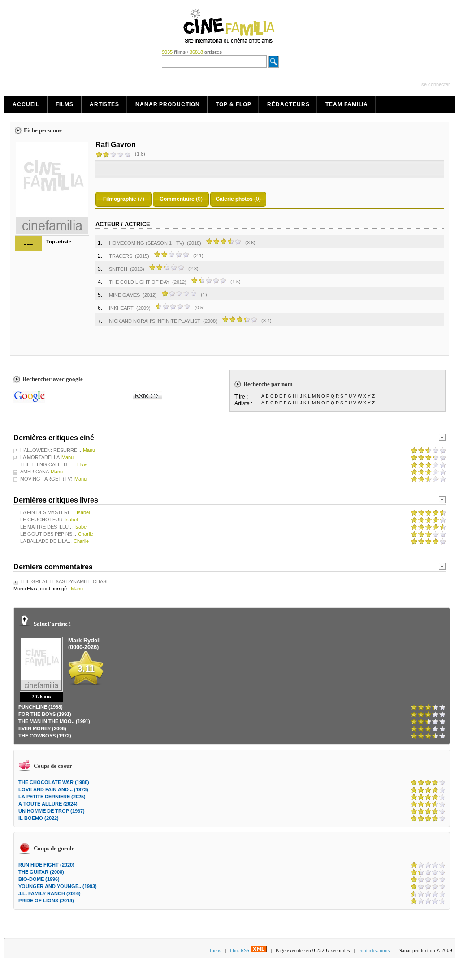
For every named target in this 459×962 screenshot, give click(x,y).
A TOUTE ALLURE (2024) (48, 803)
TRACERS (120, 256)
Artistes (104, 104)
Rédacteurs (288, 104)
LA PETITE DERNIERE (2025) (52, 796)
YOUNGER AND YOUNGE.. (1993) (57, 886)
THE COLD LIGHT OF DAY (139, 282)
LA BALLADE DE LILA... (46, 541)
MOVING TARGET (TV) (46, 478)
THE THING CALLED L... (47, 464)
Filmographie (119, 199)
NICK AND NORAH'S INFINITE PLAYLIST (154, 321)
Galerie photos (234, 199)
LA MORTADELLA (40, 457)
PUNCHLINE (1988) (40, 707)
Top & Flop (233, 104)
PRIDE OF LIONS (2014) (46, 900)
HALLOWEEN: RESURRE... (50, 450)
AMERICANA (34, 471)
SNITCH (118, 269)
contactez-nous (374, 950)
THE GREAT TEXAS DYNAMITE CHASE (64, 581)
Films (65, 104)
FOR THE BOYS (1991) (44, 714)
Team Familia (346, 104)
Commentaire (177, 199)
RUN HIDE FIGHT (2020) (46, 864)
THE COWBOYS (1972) (44, 735)
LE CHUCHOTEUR (41, 519)
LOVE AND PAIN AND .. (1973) (53, 789)
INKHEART (121, 308)
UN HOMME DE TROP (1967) (51, 811)
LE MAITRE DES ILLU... (46, 526)
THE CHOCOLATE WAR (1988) (53, 782)
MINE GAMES (124, 295)
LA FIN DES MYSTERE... (47, 512)
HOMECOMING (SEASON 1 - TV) (146, 243)
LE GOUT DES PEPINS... (48, 534)
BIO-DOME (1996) (39, 879)
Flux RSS (240, 950)
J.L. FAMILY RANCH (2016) (49, 893)
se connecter (435, 84)
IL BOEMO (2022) (38, 818)
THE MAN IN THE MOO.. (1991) (54, 721)
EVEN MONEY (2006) (42, 728)
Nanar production (167, 104)
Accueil (26, 104)
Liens (215, 950)
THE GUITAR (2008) (41, 872)
